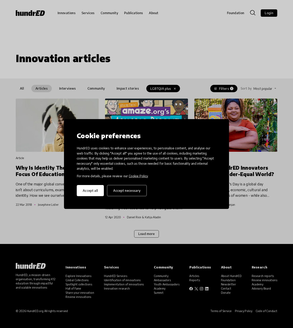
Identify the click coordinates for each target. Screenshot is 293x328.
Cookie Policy (138, 176)
